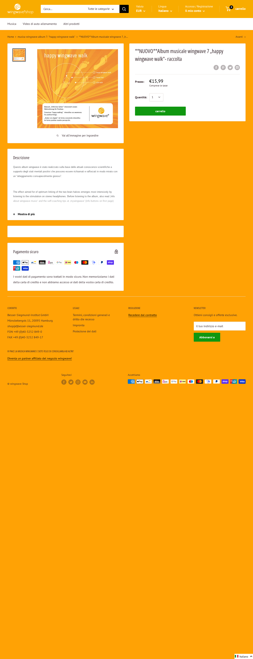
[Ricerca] (124, 9)
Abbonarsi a (207, 337)
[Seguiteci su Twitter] (71, 382)
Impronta (78, 325)
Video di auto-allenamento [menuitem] (40, 24)
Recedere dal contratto (142, 315)
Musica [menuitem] (11, 24)
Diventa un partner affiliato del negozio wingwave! (39, 358)
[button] (243, 656)
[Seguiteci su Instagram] (78, 382)
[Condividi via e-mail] (237, 67)
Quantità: (141, 97)
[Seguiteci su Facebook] (63, 382)
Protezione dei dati (84, 331)
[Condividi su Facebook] (216, 67)
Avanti (239, 36)
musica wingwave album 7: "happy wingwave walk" (46, 36)
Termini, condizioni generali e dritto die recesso (91, 317)
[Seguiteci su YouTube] (85, 382)
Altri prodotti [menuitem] (71, 24)
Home (10, 36)
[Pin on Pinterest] (223, 67)
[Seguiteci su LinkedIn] (92, 382)
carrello (160, 111)
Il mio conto (193, 11)
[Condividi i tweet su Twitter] (230, 67)
